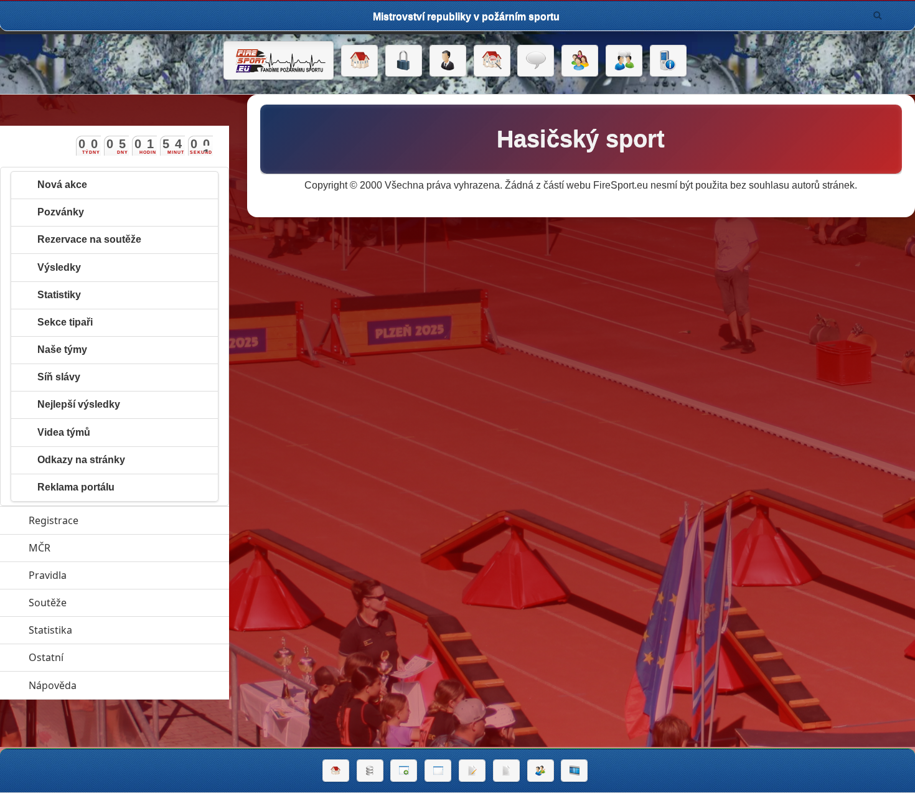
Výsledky (59, 267)
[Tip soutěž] (540, 770)
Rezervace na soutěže (89, 239)
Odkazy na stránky (81, 459)
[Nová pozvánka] (403, 770)
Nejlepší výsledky (78, 404)
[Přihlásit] (403, 61)
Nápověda (110, 685)
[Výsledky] (506, 770)
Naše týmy (62, 349)
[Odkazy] (492, 61)
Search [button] (878, 16)
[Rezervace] (472, 770)
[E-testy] (579, 61)
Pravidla (105, 575)
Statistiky (59, 294)
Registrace (53, 520)
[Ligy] (370, 770)
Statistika (108, 630)
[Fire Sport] (278, 60)
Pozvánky (60, 212)
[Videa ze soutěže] (574, 770)
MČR (97, 548)
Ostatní (103, 657)
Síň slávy (58, 377)
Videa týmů (63, 432)
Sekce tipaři (65, 322)
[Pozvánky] (438, 770)
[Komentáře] (535, 61)
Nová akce (62, 184)
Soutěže (105, 602)
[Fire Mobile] (668, 61)
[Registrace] (447, 61)
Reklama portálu (76, 487)
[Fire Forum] (624, 61)
